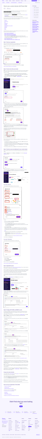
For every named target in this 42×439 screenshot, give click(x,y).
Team (29, 421)
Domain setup (20, 2)
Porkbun (5, 20)
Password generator (24, 420)
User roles (5, 392)
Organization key (6, 387)
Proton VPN (10, 424)
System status (4, 434)
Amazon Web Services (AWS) (8, 25)
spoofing (24, 344)
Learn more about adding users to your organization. (11, 263)
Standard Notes (17, 425)
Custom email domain (14, 2)
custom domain (12, 373)
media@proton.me (18, 412)
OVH (5, 28)
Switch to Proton (17, 430)
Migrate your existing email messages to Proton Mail (11, 395)
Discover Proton (18, 0)
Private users (6, 393)
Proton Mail (7, 2)
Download (13, 0)
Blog (28, 430)
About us (29, 420)
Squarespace (6, 21)
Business (10, 0)
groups (17, 373)
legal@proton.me (26, 412)
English (38, 434)
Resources (22, 0)
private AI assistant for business (17, 235)
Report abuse (8, 434)
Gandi (5, 29)
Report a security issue (18, 434)
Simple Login (16, 426)
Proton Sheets (10, 429)
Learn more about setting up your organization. (10, 66)
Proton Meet (16, 422)
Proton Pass (10, 425)
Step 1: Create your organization (9, 33)
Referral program (37, 425)
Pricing (25, 0)
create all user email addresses (17, 267)
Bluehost (5, 27)
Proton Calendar (11, 421)
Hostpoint (5, 26)
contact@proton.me (9, 412)
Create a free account (34, 0)
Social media (36, 420)
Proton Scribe (18, 233)
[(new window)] (3, 422)
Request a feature (23, 434)
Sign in (39, 0)
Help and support (37, 421)
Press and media (37, 426)
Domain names (19, 76)
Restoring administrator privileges (9, 388)
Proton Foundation (30, 424)
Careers (29, 425)
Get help (21, 406)
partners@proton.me (35, 413)
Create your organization (7, 386)
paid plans (12, 16)
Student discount (24, 426)
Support (3, 2)
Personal (7, 0)
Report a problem (12, 434)
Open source (23, 425)
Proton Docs (10, 428)
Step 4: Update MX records (8, 38)
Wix (4, 22)
